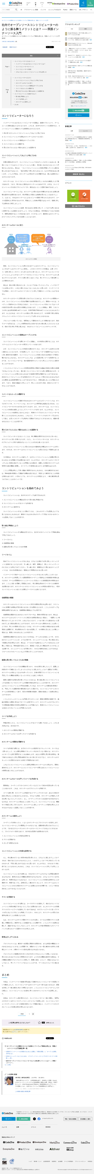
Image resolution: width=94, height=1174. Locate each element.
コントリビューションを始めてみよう (25, 94)
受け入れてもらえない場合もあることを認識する (30, 91)
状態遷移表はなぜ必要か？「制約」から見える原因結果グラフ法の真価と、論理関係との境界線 (79, 82)
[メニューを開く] (3, 3)
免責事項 (54, 1161)
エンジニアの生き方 (54, 10)
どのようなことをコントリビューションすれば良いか (31, 72)
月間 (85, 29)
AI (21, 10)
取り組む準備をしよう (22, 96)
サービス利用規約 (68, 1161)
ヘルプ (30, 1161)
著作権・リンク (37, 1161)
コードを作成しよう (21, 99)
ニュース (85, 131)
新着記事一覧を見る (78, 174)
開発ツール (73, 10)
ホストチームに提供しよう (23, 102)
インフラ (43, 10)
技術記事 (5, 47)
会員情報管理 (46, 1161)
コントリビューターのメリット (25, 66)
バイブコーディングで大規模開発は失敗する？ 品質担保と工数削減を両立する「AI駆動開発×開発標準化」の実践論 (78, 138)
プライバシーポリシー (80, 1161)
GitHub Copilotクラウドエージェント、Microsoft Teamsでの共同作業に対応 (80, 44)
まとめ (16, 104)
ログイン (15, 1032)
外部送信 (90, 1161)
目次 (31, 56)
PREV (22, 1014)
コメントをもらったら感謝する (25, 88)
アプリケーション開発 (31, 10)
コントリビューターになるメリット (25, 61)
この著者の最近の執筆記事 (22, 1091)
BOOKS (49, 3)
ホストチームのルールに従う (24, 83)
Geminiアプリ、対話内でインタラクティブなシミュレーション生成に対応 (79, 56)
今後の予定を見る (79, 206)
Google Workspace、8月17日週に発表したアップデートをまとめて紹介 (80, 33)
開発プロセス (13, 47)
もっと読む (8, 1065)
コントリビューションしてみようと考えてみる (29, 80)
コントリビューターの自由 (23, 69)
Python (65, 10)
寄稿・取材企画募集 (70, 1119)
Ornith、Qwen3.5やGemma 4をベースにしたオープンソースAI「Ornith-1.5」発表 (79, 76)
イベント (42, 4)
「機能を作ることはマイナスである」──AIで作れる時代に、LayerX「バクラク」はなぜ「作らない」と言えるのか (80, 50)
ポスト (50, 47)
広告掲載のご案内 (85, 1119)
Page (7, 66)
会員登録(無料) (18, 1029)
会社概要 (60, 1161)
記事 (35, 4)
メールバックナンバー (79, 106)
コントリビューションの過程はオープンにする (29, 86)
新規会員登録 (79, 110)
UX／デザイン (83, 10)
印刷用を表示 (8, 1038)
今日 (72, 29)
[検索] (16, 9)
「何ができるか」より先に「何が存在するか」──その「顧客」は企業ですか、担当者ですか (78, 146)
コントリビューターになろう (23, 78)
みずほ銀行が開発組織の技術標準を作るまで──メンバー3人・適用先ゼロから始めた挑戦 (80, 39)
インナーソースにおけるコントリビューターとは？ (30, 64)
